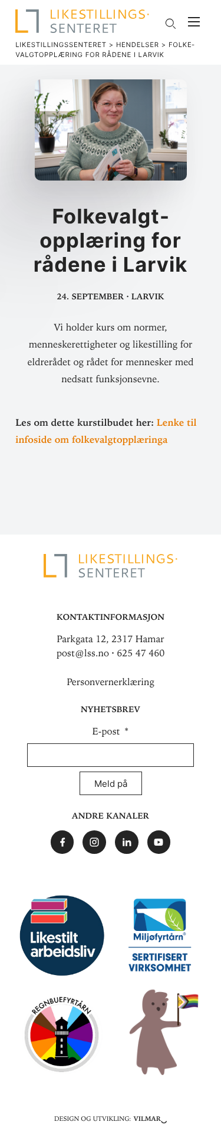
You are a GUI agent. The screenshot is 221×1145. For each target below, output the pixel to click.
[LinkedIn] (126, 842)
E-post (108, 731)
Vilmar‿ (150, 1118)
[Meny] (194, 23)
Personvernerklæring (110, 682)
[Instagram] (94, 842)
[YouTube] (159, 842)
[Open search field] (170, 23)
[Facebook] (62, 842)
